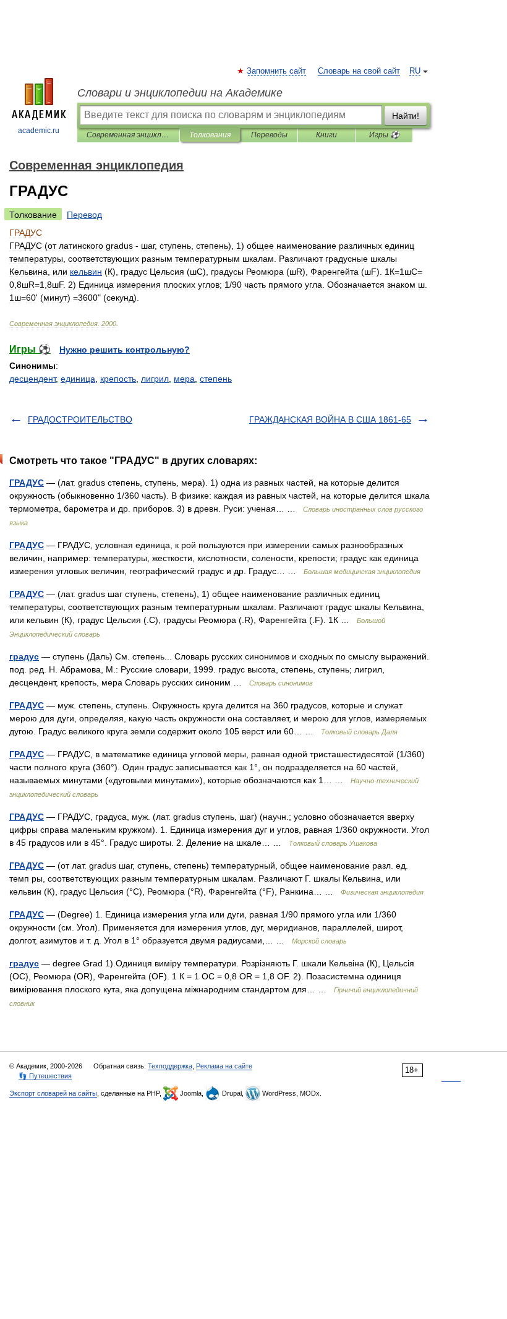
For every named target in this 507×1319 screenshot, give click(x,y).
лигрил (155, 379)
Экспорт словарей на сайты (53, 1093)
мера (184, 379)
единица (78, 379)
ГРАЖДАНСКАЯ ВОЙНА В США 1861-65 (330, 419)
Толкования (210, 135)
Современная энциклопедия (128, 135)
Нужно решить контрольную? (124, 349)
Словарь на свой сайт (359, 71)
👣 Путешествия (45, 1076)
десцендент (32, 379)
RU (414, 71)
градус (24, 656)
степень (216, 379)
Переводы (269, 135)
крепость (118, 379)
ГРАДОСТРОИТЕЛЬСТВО (80, 419)
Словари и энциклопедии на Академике (180, 93)
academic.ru (38, 130)
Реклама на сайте (224, 1066)
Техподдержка (170, 1066)
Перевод (84, 215)
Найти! (405, 116)
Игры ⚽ (384, 135)
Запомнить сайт (277, 71)
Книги (326, 135)
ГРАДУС (26, 483)
